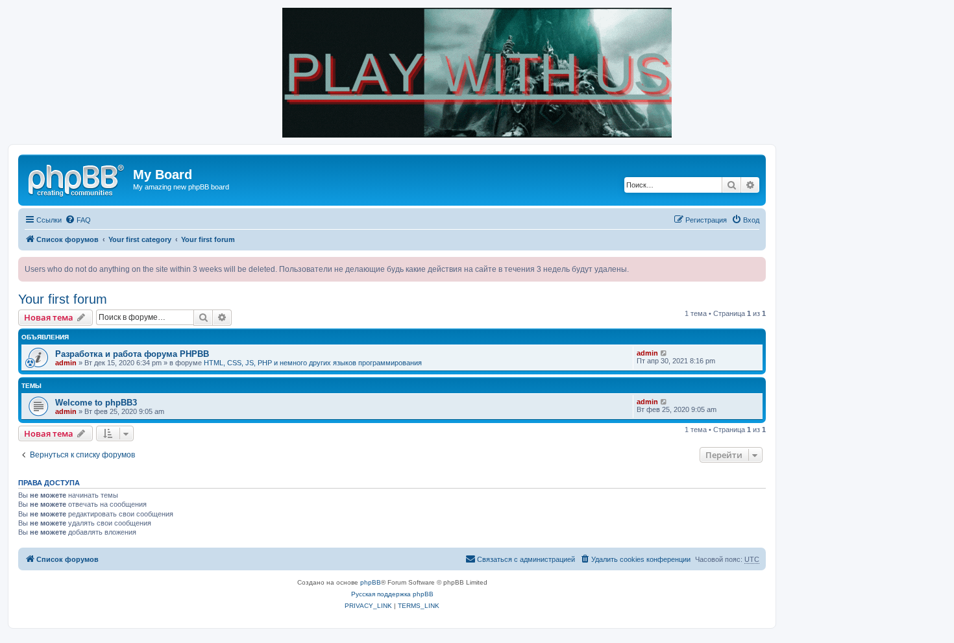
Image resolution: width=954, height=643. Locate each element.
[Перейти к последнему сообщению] (664, 353)
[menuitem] (78, 220)
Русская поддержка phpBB (392, 594)
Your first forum (62, 299)
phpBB (370, 582)
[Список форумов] (77, 178)
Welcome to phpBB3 (96, 402)
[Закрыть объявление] (755, 267)
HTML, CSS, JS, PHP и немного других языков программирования (313, 363)
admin (66, 363)
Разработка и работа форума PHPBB (132, 354)
